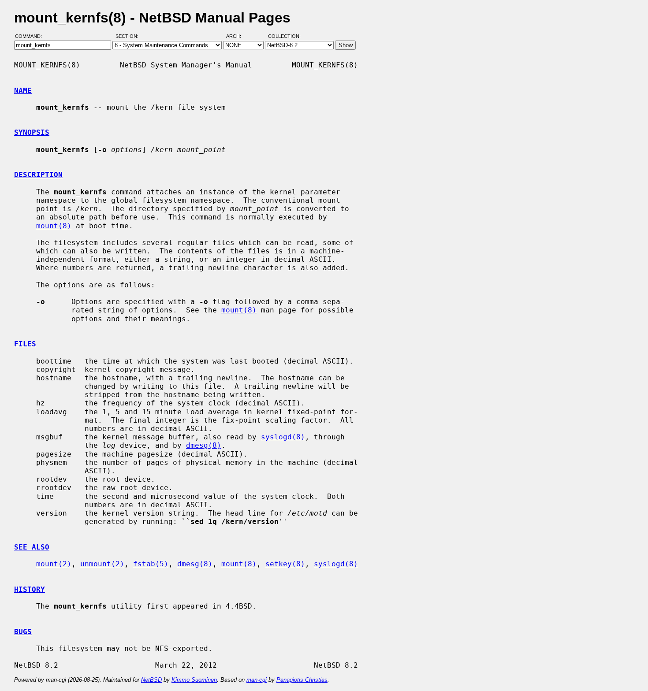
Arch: (237, 36)
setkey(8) (285, 564)
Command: (31, 36)
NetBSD (151, 679)
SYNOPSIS (31, 132)
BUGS (23, 632)
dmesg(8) (203, 445)
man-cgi (256, 679)
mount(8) (53, 226)
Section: (128, 36)
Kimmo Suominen (194, 679)
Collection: (284, 36)
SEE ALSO (31, 547)
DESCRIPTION (38, 175)
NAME (23, 90)
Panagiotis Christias (302, 679)
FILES (25, 344)
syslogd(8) (283, 437)
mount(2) (53, 564)
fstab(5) (150, 564)
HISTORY (29, 589)
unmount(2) (102, 564)
